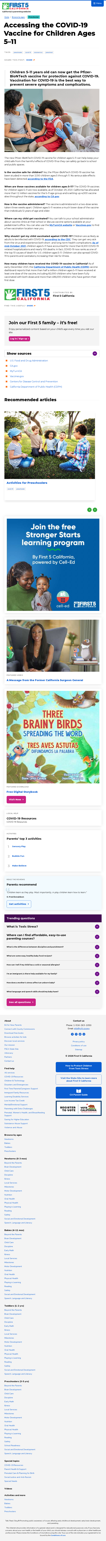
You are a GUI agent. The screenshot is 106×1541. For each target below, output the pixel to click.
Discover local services (14, 1041)
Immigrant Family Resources (16, 1092)
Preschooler (18, 52)
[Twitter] (80, 1034)
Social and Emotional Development (19, 1218)
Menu (99, 3)
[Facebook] (72, 1034)
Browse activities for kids (15, 1037)
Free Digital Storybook (22, 791)
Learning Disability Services (16, 1096)
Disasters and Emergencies (16, 1084)
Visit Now (15, 799)
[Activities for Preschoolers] (49, 445)
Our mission (9, 1045)
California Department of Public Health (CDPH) (61, 267)
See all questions (20, 1002)
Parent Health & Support (15, 1469)
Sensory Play (19, 846)
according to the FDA (40, 179)
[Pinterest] (76, 1034)
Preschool (49, 52)
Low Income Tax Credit (14, 1100)
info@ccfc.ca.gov (82, 1028)
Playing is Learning (12, 1206)
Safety (7, 1214)
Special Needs (10, 1481)
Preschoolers (10, 1151)
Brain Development (12, 1167)
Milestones (9, 1187)
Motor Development (13, 1191)
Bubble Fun (18, 856)
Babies (7, 1143)
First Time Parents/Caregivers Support (21, 1088)
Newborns (9, 1139)
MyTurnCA (16, 371)
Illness (7, 1179)
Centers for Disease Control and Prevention (34, 381)
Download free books (13, 1033)
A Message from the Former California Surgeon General (45, 680)
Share (29, 60)
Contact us (9, 1061)
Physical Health (11, 1202)
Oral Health (9, 1199)
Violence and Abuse (13, 1127)
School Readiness (12, 1445)
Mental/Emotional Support (15, 1104)
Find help (9, 1068)
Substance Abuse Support (16, 1123)
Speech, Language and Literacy (18, 1222)
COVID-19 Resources (21, 818)
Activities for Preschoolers (27, 482)
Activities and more (14, 1495)
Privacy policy (79, 1041)
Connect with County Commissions (19, 1029)
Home (6, 17)
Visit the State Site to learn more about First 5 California (79, 1079)
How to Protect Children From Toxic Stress (78, 1067)
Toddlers (8, 1147)
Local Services (10, 1183)
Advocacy (8, 1053)
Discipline (8, 1175)
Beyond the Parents (13, 1163)
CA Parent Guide (79, 1094)
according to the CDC (58, 239)
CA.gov (14, 366)
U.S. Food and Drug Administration (29, 360)
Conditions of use (78, 1045)
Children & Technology (14, 1080)
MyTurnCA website (61, 225)
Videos (8, 1488)
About (7, 1020)
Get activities (17, 904)
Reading (8, 1210)
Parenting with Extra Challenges (18, 1108)
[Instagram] (84, 1034)
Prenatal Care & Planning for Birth (19, 1473)
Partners (8, 1057)
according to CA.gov (47, 196)
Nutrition (8, 1195)
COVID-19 (28, 52)
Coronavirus (38, 52)
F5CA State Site (11, 1049)
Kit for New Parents (13, 1025)
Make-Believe (19, 865)
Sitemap (78, 1049)
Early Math (9, 1250)
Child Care (9, 1171)
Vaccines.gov (83, 225)
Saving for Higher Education (16, 1119)
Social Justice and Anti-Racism (17, 1477)
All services (9, 1072)
